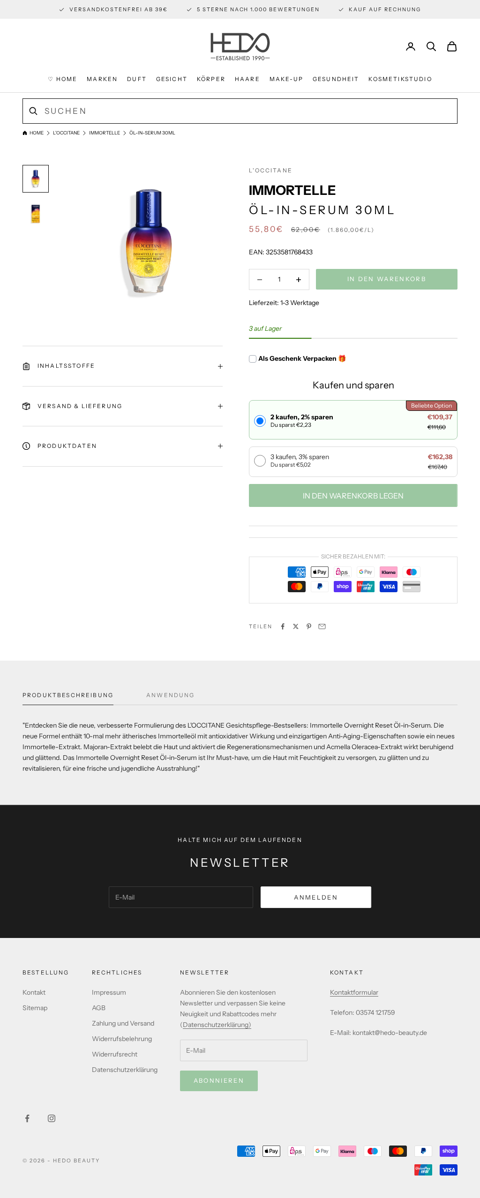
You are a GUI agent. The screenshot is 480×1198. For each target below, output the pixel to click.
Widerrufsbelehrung (122, 1038)
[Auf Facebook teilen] (282, 626)
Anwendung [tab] (170, 695)
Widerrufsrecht (114, 1054)
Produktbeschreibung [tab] (67, 695)
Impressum (109, 992)
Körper (211, 78)
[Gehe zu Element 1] (35, 178)
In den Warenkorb (386, 279)
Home (37, 133)
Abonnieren (219, 1080)
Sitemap (34, 1008)
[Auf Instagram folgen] (51, 1118)
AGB (98, 1008)
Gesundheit (336, 78)
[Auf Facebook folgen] (27, 1118)
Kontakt (33, 992)
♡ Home (62, 78)
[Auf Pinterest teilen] (309, 626)
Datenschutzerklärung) (217, 1024)
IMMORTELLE (104, 133)
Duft (137, 78)
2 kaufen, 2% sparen (301, 420)
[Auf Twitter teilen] (296, 626)
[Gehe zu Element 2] (35, 213)
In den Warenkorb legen (353, 495)
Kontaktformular (354, 992)
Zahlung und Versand (123, 1023)
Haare (247, 78)
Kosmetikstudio (400, 78)
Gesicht (172, 78)
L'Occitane (66, 133)
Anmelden (316, 897)
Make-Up (286, 78)
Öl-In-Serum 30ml (152, 133)
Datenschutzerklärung (125, 1069)
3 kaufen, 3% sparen (299, 460)
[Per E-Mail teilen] (322, 626)
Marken (102, 78)
